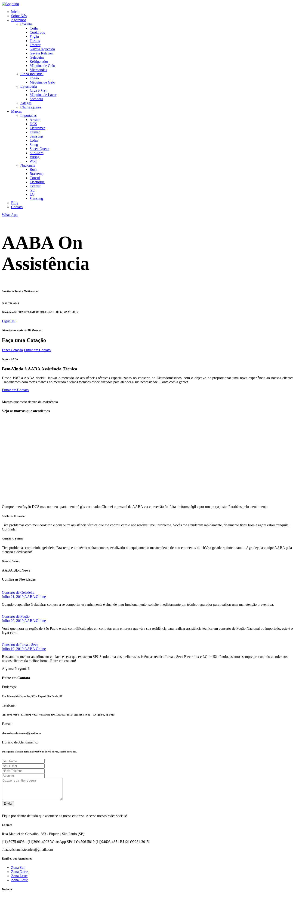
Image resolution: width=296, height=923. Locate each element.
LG (32, 194)
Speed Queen (39, 149)
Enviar (8, 803)
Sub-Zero (36, 153)
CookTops (37, 32)
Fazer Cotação (12, 350)
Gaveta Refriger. (42, 53)
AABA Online (35, 597)
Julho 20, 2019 (13, 621)
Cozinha (26, 24)
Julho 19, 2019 (13, 649)
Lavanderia (28, 86)
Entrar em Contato (37, 350)
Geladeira (37, 57)
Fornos (35, 41)
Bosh (33, 169)
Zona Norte (19, 872)
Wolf (33, 161)
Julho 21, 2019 (13, 597)
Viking (35, 157)
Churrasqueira (30, 107)
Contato (17, 207)
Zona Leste (19, 876)
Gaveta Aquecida (42, 49)
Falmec (35, 132)
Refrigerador (39, 61)
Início (15, 12)
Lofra (34, 140)
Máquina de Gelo (42, 66)
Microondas (38, 70)
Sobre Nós (19, 16)
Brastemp (36, 174)
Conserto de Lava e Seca (20, 645)
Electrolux (37, 182)
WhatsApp (10, 215)
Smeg (34, 145)
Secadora (36, 99)
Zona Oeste (19, 880)
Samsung (36, 136)
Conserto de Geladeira (18, 592)
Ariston (35, 120)
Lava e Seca (38, 91)
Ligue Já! (8, 321)
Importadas (28, 115)
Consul (35, 178)
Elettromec (37, 128)
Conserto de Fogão (16, 616)
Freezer (35, 45)
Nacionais (27, 165)
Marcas (16, 111)
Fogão (34, 37)
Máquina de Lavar (43, 95)
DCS (33, 124)
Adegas (25, 103)
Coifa (34, 28)
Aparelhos (18, 20)
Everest (35, 186)
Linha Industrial (31, 74)
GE (32, 190)
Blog (14, 203)
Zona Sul (18, 867)
